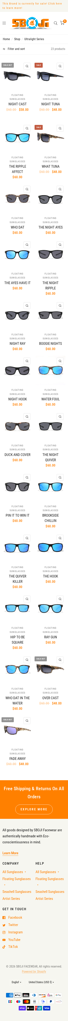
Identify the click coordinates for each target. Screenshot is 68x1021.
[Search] (56, 23)
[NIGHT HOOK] (17, 370)
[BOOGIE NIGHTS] (50, 315)
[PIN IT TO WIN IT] (17, 487)
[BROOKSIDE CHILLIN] (50, 487)
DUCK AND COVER (17, 455)
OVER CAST (50, 698)
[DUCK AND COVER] (17, 426)
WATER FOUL (50, 399)
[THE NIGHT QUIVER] (50, 426)
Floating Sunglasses (16, 879)
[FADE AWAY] (17, 730)
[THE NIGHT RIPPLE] (50, 254)
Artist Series (11, 899)
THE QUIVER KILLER (17, 579)
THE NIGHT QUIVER (50, 457)
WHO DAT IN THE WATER (17, 700)
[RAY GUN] (50, 608)
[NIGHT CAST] (17, 75)
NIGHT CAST (17, 104)
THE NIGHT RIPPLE (50, 285)
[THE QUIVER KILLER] (17, 547)
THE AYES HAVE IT (17, 283)
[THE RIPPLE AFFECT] (17, 137)
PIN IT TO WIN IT (17, 515)
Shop (17, 39)
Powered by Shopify (34, 971)
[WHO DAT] (17, 198)
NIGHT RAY (18, 344)
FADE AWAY (17, 759)
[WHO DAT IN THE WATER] (17, 669)
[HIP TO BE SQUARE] (17, 608)
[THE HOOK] (50, 547)
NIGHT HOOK (17, 399)
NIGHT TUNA (50, 104)
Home (6, 39)
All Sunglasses (12, 872)
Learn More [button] (10, 853)
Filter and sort (16, 49)
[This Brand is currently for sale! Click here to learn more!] (34, 6)
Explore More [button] (34, 809)
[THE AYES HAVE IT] (17, 254)
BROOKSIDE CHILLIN (50, 518)
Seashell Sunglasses (16, 892)
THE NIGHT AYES (51, 227)
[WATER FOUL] (50, 370)
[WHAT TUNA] (50, 137)
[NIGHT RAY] (17, 315)
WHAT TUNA (51, 166)
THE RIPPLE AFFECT (17, 169)
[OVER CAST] (50, 669)
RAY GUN (50, 637)
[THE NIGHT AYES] (50, 198)
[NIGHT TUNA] (50, 75)
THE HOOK (50, 576)
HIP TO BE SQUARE (17, 640)
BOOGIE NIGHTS (50, 344)
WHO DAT (17, 227)
